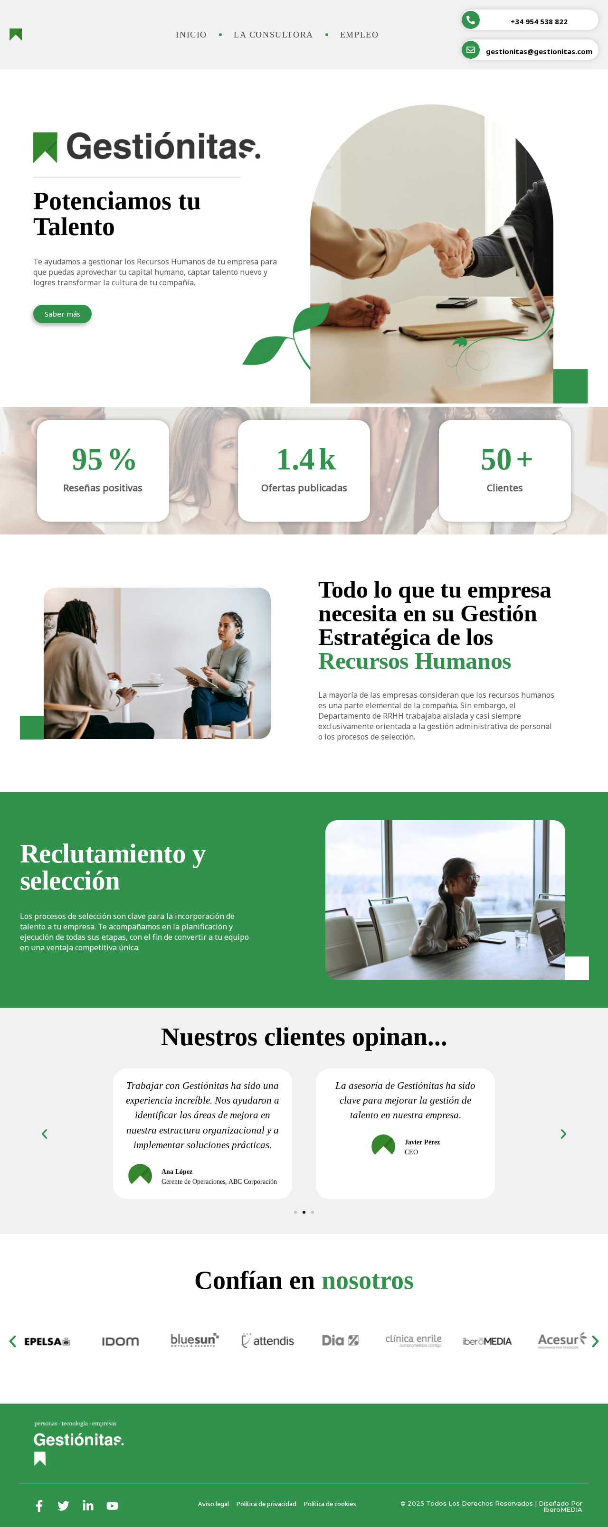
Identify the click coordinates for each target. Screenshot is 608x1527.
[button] (295, 1212)
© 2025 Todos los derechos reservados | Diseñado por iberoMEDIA (491, 1506)
